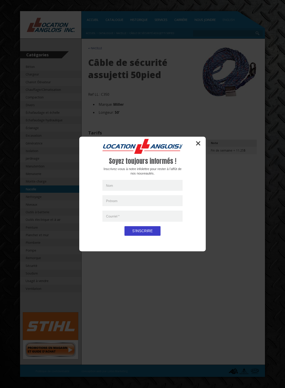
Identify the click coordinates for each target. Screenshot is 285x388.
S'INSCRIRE (142, 231)
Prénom (112, 200)
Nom (109, 185)
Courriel (113, 216)
